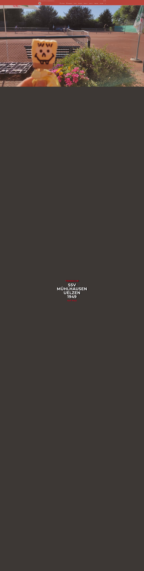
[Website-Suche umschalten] (105, 3)
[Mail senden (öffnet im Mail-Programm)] (105, 0)
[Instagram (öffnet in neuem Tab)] (104, 0)
